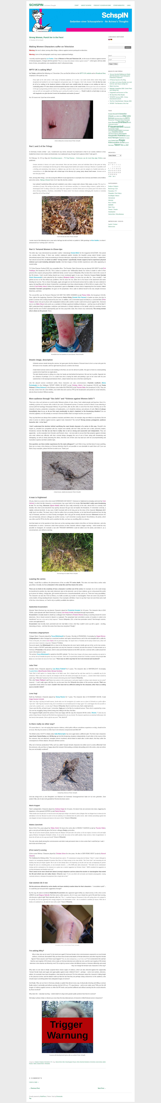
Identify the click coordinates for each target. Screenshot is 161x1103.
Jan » (114, 176)
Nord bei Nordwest (85, 1062)
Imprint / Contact (112, 224)
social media (99, 1062)
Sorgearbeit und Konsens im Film (119, 92)
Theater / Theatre (113, 209)
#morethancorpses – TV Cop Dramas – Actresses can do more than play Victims (77, 158)
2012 (115, 116)
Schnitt (122, 142)
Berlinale (111, 118)
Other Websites (118, 5)
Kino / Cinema (112, 202)
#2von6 (115, 114)
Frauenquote (127, 127)
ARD (129, 116)
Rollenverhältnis (113, 142)
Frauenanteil (115, 126)
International (111, 198)
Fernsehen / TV (48, 1062)
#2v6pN (110, 114)
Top (30, 1098)
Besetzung (117, 118)
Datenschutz (111, 226)
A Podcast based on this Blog (118, 80)
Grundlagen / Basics (113, 195)
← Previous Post (34, 1088)
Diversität (115, 122)
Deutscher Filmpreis (114, 120)
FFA (130, 122)
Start (77, 5)
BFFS (127, 118)
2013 (117, 116)
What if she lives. (114, 86)
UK (124, 145)
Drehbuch (123, 122)
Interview (110, 200)
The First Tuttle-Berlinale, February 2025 (120, 101)
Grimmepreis (123, 133)
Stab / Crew (111, 207)
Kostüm (127, 135)
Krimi (78, 1062)
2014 (120, 116)
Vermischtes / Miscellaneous (116, 214)
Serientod (92, 1062)
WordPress (43, 1096)
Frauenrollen (111, 128)
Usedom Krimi (40, 1063)
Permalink (47, 1063)
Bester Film (122, 118)
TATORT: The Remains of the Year (119, 103)
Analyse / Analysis (39, 1062)
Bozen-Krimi (59, 1062)
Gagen (117, 129)
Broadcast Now (100, 73)
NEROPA (110, 205)
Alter (124, 116)
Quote (113, 140)
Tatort (34, 1063)
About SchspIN (86, 5)
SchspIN (36, 5)
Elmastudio (59, 1096)
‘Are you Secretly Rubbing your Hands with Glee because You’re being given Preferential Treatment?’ (120, 76)
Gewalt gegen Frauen (70, 1062)
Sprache (127, 142)
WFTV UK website (85, 73)
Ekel (64, 1062)
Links (129, 5)
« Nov (109, 176)
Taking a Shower (45, 180)
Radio (116, 140)
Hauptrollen (112, 136)
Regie (122, 140)
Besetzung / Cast (113, 188)
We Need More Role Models (117, 95)
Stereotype (111, 145)
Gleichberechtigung (113, 133)
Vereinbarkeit (111, 212)
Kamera (121, 135)
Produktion (121, 138)
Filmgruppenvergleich (113, 124)
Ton (121, 145)
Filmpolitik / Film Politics (115, 193)
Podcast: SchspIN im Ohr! (102, 5)
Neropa (115, 138)
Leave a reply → (34, 1082)
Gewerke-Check (117, 132)
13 (109, 170)
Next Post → (102, 1088)
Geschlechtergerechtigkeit (115, 130)
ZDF (127, 145)
